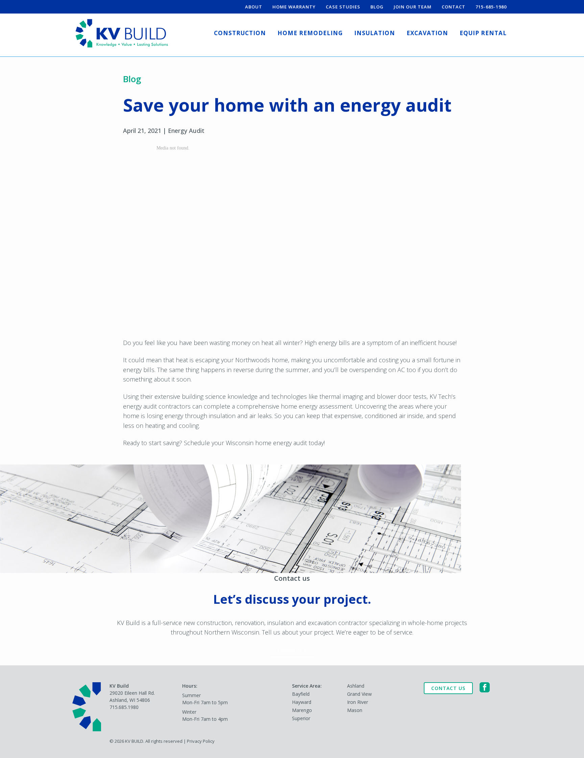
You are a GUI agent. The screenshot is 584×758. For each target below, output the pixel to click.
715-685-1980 (491, 7)
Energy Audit (186, 131)
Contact (453, 7)
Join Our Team (413, 7)
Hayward (301, 702)
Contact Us (448, 688)
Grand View (359, 694)
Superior (301, 718)
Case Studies (343, 7)
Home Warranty (294, 7)
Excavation (427, 33)
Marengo (302, 710)
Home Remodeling (310, 33)
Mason (354, 710)
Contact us (289, 650)
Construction (240, 33)
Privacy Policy (201, 741)
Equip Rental (483, 33)
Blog (377, 7)
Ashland (355, 686)
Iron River (357, 702)
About (253, 7)
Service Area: (307, 686)
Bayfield (301, 694)
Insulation (374, 33)
